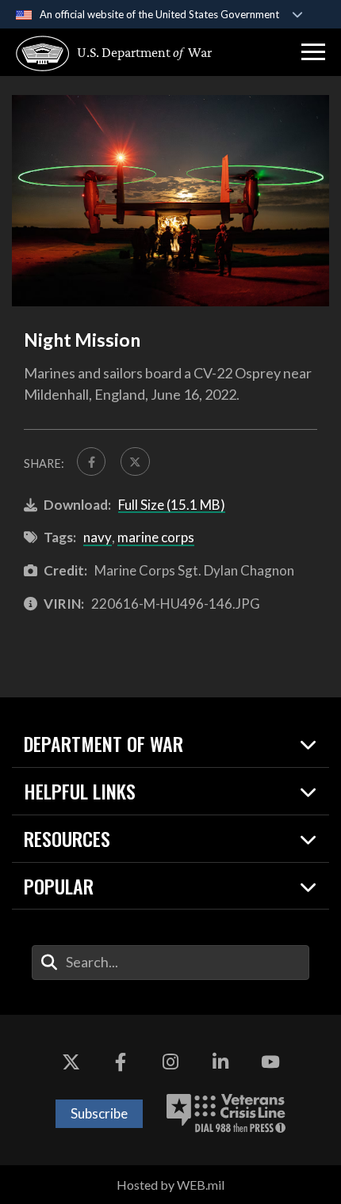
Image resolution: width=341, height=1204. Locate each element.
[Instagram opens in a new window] (170, 1062)
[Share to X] (135, 461)
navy (97, 537)
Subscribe (99, 1113)
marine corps (155, 537)
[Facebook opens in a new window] (120, 1062)
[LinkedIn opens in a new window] (220, 1062)
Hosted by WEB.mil (170, 1184)
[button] (313, 52)
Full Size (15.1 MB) (171, 504)
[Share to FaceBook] (91, 461)
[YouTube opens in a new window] (270, 1062)
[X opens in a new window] (70, 1062)
